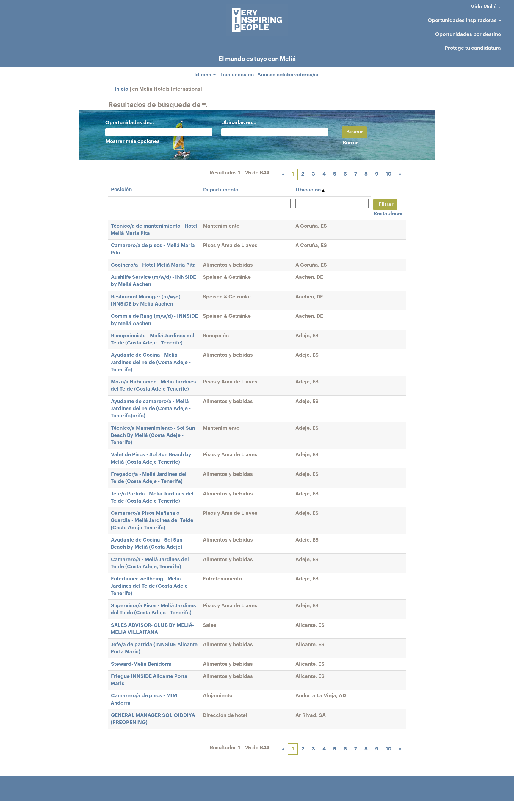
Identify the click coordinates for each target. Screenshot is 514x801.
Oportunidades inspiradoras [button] (463, 20)
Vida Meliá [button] (484, 6)
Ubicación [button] (309, 189)
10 (388, 174)
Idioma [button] (203, 74)
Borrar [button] (350, 142)
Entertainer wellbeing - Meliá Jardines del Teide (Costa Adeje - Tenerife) (151, 586)
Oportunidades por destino (468, 34)
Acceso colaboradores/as (288, 74)
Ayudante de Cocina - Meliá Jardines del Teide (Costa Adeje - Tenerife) (151, 362)
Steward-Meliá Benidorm (141, 664)
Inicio (121, 89)
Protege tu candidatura (473, 48)
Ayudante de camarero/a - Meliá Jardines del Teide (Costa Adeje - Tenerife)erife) (151, 408)
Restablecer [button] (388, 213)
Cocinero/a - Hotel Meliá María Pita (153, 264)
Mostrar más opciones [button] (133, 141)
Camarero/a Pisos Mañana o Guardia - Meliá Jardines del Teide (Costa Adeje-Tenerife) (152, 520)
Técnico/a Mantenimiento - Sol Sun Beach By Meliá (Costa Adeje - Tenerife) (153, 435)
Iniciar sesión (237, 74)
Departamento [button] (220, 189)
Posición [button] (121, 189)
